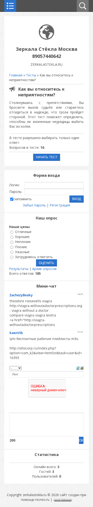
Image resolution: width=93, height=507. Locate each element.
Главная (15, 75)
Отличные (23, 231)
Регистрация (60, 205)
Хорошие (22, 236)
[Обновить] (77, 367)
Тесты (31, 75)
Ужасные (22, 252)
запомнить (23, 199)
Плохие (21, 247)
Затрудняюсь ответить (34, 257)
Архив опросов (44, 268)
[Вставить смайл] (81, 367)
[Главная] (46, 38)
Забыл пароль (34, 205)
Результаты (18, 268)
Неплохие (23, 242)
